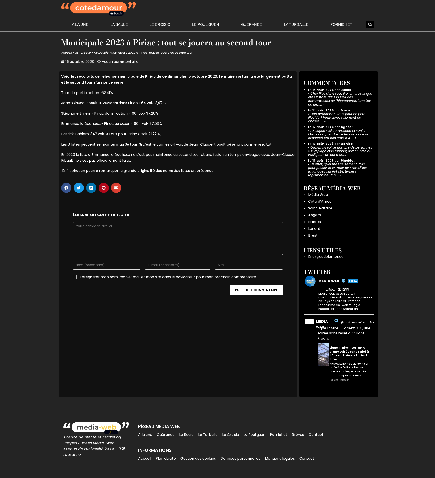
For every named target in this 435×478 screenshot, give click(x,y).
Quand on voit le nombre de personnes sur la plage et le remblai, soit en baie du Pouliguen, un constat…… (340, 151)
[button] (370, 24)
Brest (313, 235)
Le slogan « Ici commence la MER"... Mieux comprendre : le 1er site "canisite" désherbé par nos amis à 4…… (338, 134)
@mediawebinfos (353, 322)
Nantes (314, 221)
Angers (314, 215)
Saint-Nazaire (320, 208)
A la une (80, 24)
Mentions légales (280, 458)
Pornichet (341, 24)
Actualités (101, 52)
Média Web (318, 194)
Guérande (251, 24)
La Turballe (296, 24)
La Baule (119, 24)
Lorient (314, 228)
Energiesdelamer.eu (325, 256)
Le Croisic (160, 24)
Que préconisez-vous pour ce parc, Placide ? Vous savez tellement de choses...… (337, 117)
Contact (316, 434)
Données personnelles (240, 458)
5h (372, 322)
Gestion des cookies (198, 458)
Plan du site (166, 458)
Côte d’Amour (320, 201)
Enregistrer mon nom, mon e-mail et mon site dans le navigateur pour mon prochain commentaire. (168, 277)
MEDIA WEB (322, 324)
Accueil (66, 52)
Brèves (298, 434)
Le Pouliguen (205, 24)
